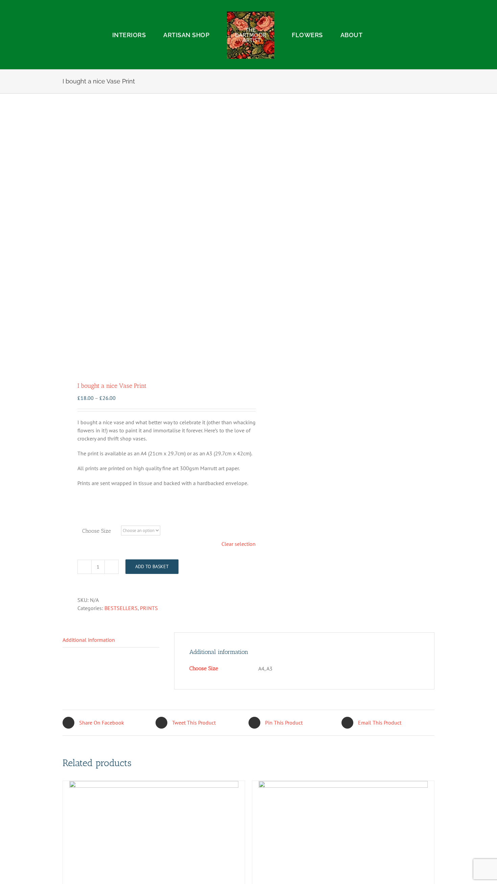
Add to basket (152, 566)
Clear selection (238, 543)
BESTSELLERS (121, 608)
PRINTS (149, 608)
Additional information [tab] (89, 639)
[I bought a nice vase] (152, 238)
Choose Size (96, 531)
